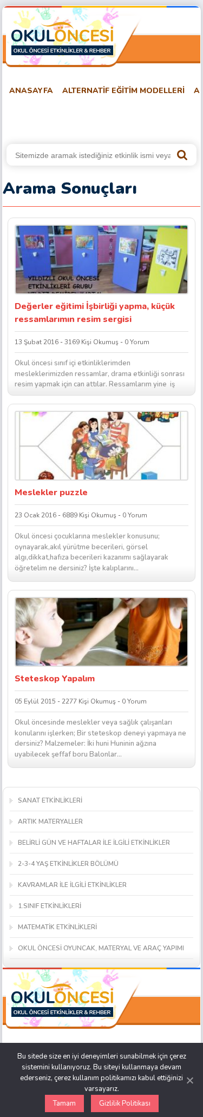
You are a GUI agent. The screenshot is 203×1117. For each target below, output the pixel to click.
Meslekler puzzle (51, 492)
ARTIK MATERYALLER (50, 821)
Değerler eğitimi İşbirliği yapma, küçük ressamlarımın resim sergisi (95, 312)
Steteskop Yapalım (55, 679)
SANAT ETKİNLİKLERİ (50, 800)
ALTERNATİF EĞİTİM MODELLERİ (123, 91)
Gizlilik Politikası (124, 1103)
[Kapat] (189, 1080)
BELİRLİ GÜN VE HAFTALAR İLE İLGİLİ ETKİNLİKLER (94, 842)
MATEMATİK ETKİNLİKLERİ (57, 927)
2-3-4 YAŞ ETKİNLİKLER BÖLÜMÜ (68, 863)
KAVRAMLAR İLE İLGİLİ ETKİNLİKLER (72, 885)
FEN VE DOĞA (145, 118)
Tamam (64, 1103)
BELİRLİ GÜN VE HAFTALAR (55, 118)
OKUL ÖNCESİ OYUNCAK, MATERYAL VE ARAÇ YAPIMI (101, 948)
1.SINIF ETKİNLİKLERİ (49, 906)
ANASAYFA (31, 91)
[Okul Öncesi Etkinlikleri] (62, 38)
